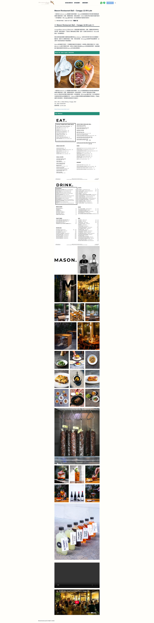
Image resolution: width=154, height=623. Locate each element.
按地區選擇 (77, 2)
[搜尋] (115, 2)
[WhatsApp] (101, 3)
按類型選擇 (85, 2)
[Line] (104, 3)
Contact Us (110, 2)
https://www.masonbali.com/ (61, 109)
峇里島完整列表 (69, 2)
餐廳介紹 (75, 20)
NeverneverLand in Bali (44, 620)
